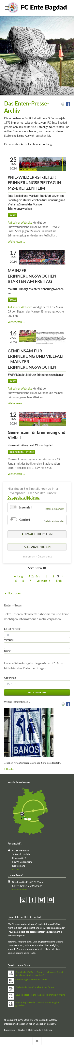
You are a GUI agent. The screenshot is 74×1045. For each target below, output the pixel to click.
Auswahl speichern (37, 534)
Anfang (18, 576)
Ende (59, 580)
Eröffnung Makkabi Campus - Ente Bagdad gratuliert (37, 1004)
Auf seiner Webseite (20, 222)
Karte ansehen (19, 889)
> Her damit (10, 768)
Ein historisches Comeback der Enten (34, 987)
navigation (7, 8)
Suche (21, 1029)
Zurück (35, 576)
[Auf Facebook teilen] (68, 104)
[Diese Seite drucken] (63, 104)
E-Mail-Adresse (12, 628)
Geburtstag (10, 677)
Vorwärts (42, 580)
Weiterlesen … (16, 241)
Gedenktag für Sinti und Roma (31, 979)
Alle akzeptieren (37, 547)
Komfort (24, 519)
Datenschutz (34, 1029)
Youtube (51, 900)
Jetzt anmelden (37, 692)
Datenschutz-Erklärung (23, 497)
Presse (12, 215)
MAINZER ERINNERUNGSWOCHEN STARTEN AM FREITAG (32, 276)
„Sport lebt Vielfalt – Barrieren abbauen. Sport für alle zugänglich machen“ (39, 974)
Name (9, 650)
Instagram (23, 900)
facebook (32, 900)
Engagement (16, 451)
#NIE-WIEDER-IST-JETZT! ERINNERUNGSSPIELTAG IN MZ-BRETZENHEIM (34, 182)
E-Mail (15, 869)
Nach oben (14, 593)
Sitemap (48, 1029)
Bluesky (41, 900)
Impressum (9, 1029)
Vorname (9, 639)
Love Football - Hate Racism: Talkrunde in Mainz (40, 994)
